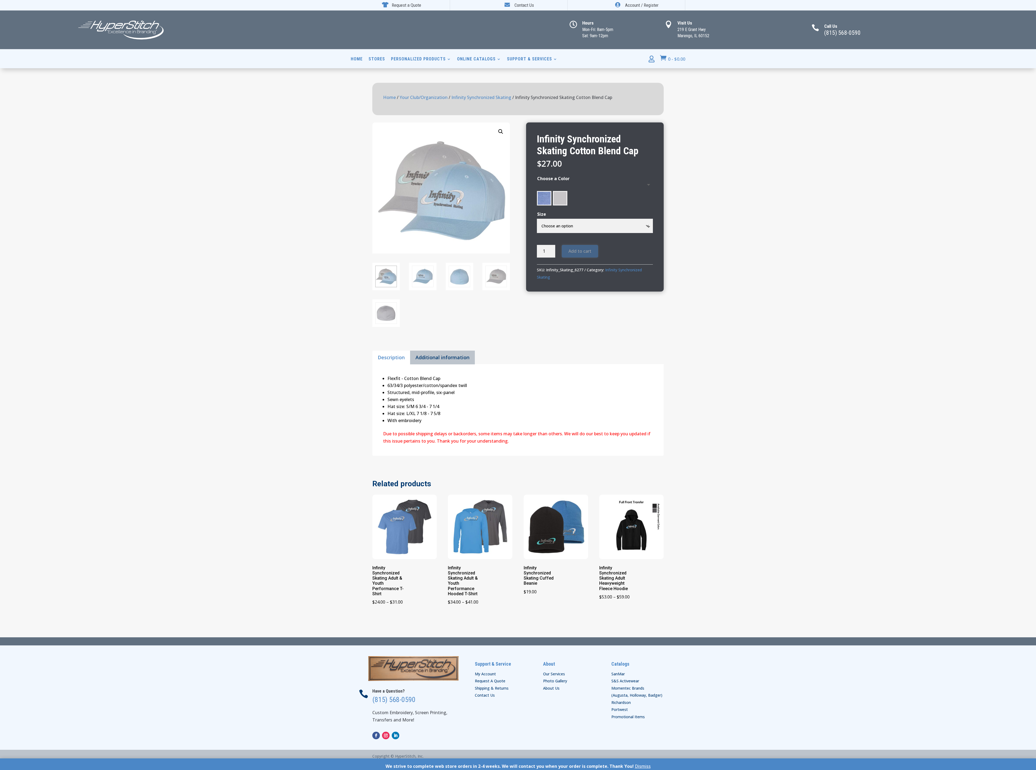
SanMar (618, 673)
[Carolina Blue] (544, 198)
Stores (377, 59)
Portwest (619, 709)
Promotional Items (628, 716)
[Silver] (560, 198)
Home (357, 59)
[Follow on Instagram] (386, 735)
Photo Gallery (555, 680)
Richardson (621, 702)
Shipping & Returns (492, 688)
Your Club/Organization (424, 97)
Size (541, 214)
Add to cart (579, 251)
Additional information (442, 357)
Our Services (554, 673)
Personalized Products (418, 59)
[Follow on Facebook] (376, 735)
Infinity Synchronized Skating (481, 97)
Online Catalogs (476, 59)
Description (391, 357)
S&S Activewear (625, 680)
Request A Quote (490, 680)
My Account (485, 673)
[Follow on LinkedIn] (395, 735)
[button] (501, 131)
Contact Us (485, 695)
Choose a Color (553, 179)
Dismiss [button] (643, 766)
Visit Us (684, 23)
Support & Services (529, 59)
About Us (551, 688)
